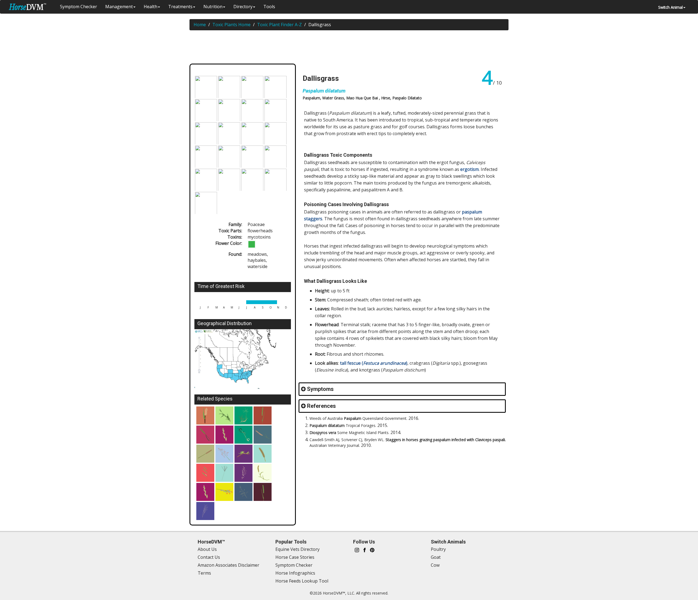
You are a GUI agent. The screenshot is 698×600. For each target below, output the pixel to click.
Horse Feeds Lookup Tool (301, 581)
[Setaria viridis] (262, 491)
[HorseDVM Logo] (27, 7)
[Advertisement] (351, 48)
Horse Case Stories (294, 557)
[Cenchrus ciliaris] (262, 434)
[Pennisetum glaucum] (205, 453)
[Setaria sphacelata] (262, 453)
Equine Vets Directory (297, 549)
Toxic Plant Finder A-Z (279, 25)
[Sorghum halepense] (224, 453)
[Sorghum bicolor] (205, 415)
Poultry (438, 549)
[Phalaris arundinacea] (224, 415)
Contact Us (209, 557)
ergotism (469, 169)
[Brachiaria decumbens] (205, 472)
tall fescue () (373, 363)
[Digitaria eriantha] (224, 472)
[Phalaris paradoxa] (205, 434)
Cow (435, 565)
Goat (436, 557)
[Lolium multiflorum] (205, 491)
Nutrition (212, 7)
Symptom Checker (78, 7)
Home (200, 25)
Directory (242, 7)
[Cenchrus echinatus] (262, 472)
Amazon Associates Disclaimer (228, 565)
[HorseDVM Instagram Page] (357, 549)
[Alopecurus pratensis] (262, 415)
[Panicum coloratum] (224, 491)
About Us (207, 549)
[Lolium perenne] (224, 434)
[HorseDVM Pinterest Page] (372, 549)
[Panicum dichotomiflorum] (243, 491)
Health (150, 7)
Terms (204, 573)
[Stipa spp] (205, 511)
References (321, 406)
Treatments (180, 7)
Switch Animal (670, 7)
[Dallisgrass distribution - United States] (242, 360)
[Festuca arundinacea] (243, 434)
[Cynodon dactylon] (243, 415)
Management (119, 7)
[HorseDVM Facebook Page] (364, 549)
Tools (269, 7)
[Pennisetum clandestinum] (243, 453)
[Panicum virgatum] (243, 472)
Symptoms (320, 389)
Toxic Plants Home (231, 25)
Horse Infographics (295, 573)
